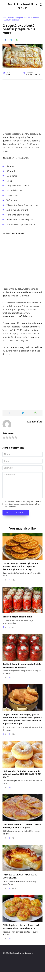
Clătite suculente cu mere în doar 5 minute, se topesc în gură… (21, 826)
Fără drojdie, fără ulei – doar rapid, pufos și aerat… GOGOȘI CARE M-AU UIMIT (21, 774)
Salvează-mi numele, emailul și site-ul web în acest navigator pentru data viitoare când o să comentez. (23, 504)
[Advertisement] (22, 106)
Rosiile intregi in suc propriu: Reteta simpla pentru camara (21, 665)
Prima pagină (8, 18)
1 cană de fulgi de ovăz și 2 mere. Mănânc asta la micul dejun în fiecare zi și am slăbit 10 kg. (20, 566)
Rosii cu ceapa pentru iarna (17, 617)
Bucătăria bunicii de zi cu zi (23, 6)
